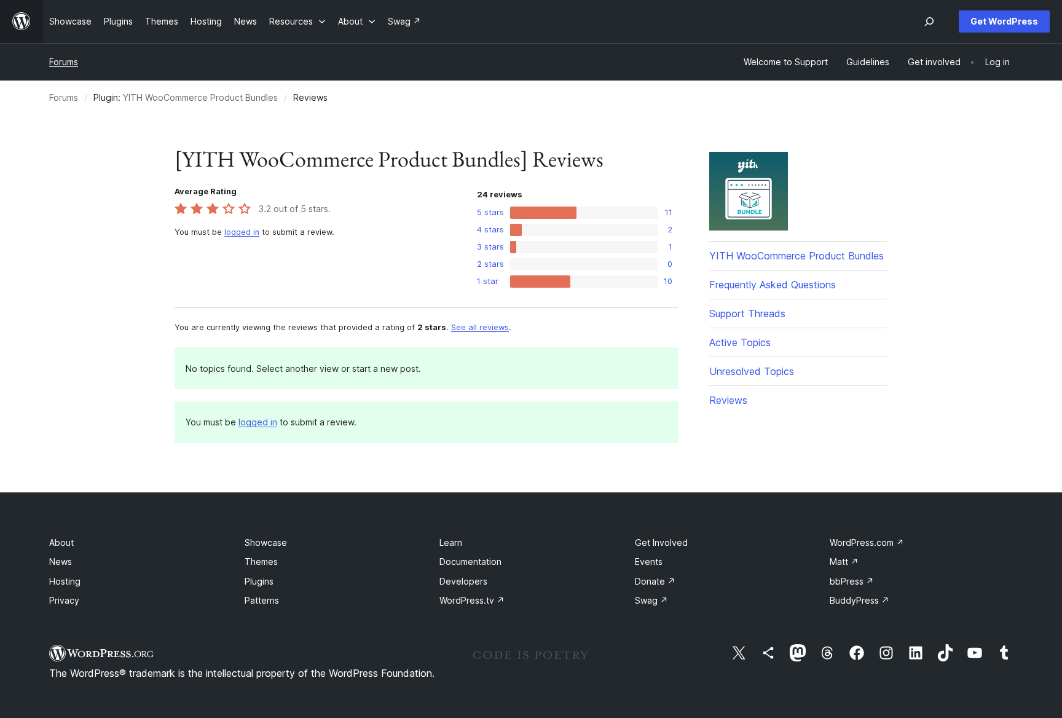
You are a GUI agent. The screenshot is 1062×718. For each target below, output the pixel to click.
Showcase (266, 542)
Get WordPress (1004, 21)
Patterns (262, 600)
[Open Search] (929, 21)
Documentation (470, 561)
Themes (261, 561)
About (61, 542)
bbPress (852, 581)
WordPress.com (867, 542)
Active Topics (740, 342)
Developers (463, 581)
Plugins (259, 581)
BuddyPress (859, 600)
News (60, 561)
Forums (63, 62)
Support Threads (747, 313)
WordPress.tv (472, 600)
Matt (844, 561)
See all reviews (480, 327)
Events (649, 561)
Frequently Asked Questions (772, 284)
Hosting (65, 581)
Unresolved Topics (751, 371)
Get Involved (661, 542)
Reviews (728, 400)
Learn (450, 542)
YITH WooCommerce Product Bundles (200, 97)
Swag (651, 600)
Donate (655, 581)
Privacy (64, 600)
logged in (241, 232)
